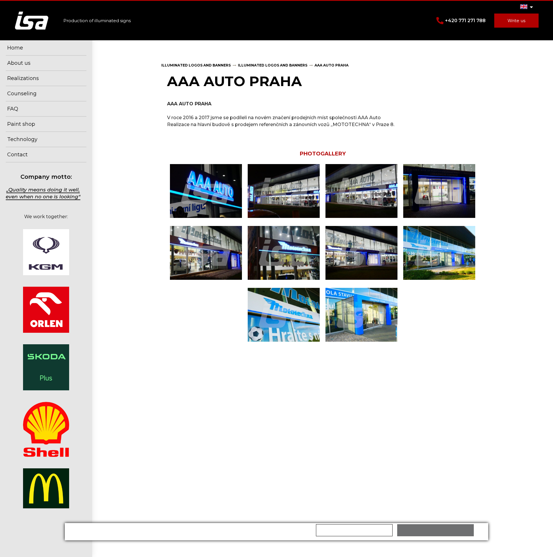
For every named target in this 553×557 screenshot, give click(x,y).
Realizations (23, 78)
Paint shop (21, 124)
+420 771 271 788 (465, 20)
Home (15, 48)
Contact (17, 154)
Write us (516, 20)
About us (19, 63)
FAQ (12, 109)
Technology (22, 139)
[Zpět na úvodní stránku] (31, 21)
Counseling (22, 93)
